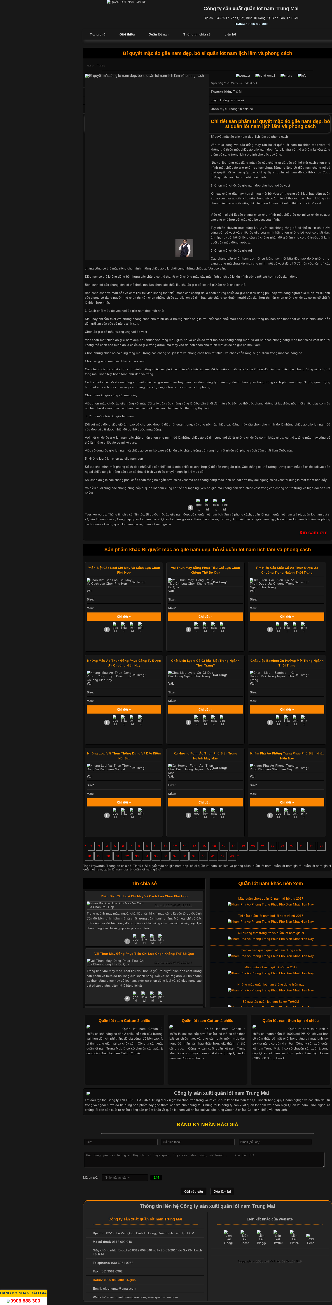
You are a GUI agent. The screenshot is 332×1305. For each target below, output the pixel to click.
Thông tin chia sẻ (205, 519)
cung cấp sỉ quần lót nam (146, 488)
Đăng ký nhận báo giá (23, 1293)
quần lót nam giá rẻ (128, 524)
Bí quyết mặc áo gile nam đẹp (253, 519)
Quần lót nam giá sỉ (101, 519)
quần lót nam (103, 524)
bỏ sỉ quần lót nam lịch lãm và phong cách (220, 866)
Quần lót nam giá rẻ (175, 519)
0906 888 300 (25, 1301)
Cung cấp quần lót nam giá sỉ (138, 519)
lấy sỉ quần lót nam (282, 172)
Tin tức (225, 519)
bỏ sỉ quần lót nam (282, 145)
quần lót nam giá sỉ (157, 524)
